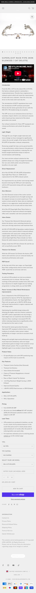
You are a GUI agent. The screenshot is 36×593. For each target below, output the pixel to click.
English (17, 574)
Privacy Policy (6, 521)
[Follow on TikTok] (19, 565)
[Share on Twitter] (11, 504)
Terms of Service (7, 531)
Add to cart (18, 488)
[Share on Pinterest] (14, 504)
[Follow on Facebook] (3, 565)
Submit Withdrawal (8, 534)
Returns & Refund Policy (9, 524)
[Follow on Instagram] (8, 565)
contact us (7, 436)
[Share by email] (17, 504)
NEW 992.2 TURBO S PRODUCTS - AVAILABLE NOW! (18, 1)
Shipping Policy (7, 527)
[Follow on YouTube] (13, 565)
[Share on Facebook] (9, 504)
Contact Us (5, 518)
